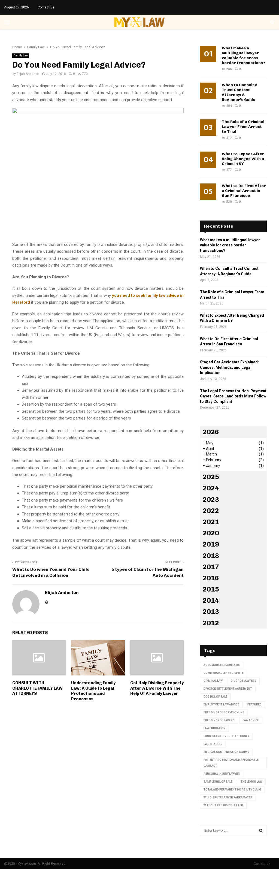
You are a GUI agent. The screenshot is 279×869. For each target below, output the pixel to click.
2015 (211, 589)
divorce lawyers (243, 680)
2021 (211, 522)
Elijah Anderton (28, 74)
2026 (211, 432)
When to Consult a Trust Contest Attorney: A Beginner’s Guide (239, 92)
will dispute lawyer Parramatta (228, 797)
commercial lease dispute (224, 672)
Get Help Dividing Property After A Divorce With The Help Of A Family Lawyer (157, 688)
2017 (211, 567)
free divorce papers (219, 720)
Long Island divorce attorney (226, 736)
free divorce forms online (224, 712)
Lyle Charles (213, 744)
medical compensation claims (226, 751)
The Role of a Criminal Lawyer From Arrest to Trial (243, 126)
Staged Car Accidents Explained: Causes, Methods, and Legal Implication (229, 367)
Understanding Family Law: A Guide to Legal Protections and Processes (93, 690)
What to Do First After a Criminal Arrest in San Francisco (244, 190)
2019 (211, 544)
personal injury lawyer (222, 773)
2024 (211, 488)
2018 (211, 556)
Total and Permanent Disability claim (232, 789)
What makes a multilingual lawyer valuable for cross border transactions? (243, 55)
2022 (211, 511)
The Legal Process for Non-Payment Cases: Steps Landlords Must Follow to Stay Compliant (233, 396)
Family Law (21, 55)
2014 (211, 600)
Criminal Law (213, 680)
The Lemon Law (251, 781)
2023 (211, 499)
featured (254, 704)
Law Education (214, 728)
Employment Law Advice (221, 704)
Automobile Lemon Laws (222, 664)
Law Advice (251, 720)
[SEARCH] (261, 830)
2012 (211, 623)
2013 (211, 611)
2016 (211, 578)
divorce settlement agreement (228, 688)
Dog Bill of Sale (215, 696)
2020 (211, 533)
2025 (211, 477)
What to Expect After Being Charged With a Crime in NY (243, 159)
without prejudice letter (223, 805)
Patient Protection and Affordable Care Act (231, 762)
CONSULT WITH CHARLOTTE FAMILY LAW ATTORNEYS (37, 688)
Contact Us (46, 7)
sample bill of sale (218, 781)
